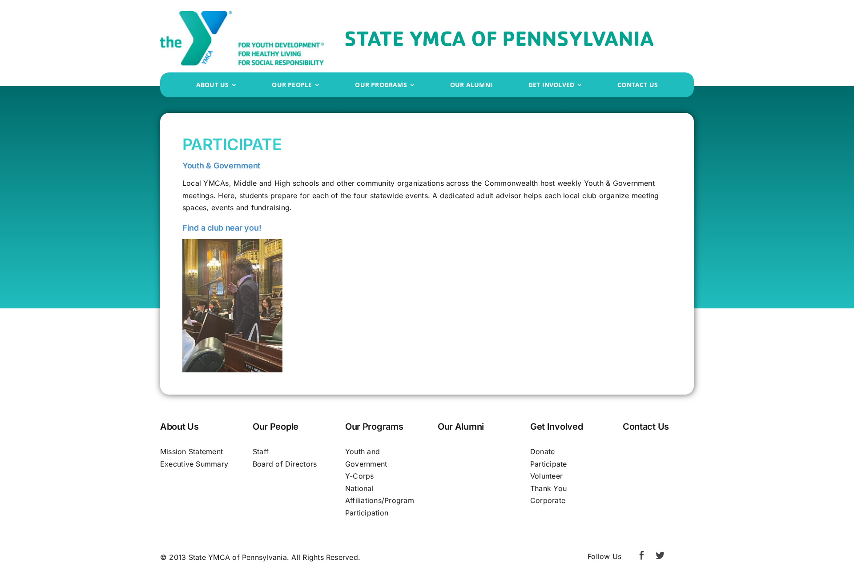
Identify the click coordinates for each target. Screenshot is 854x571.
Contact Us (646, 426)
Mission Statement (191, 451)
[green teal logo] (242, 14)
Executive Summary (194, 463)
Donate (542, 451)
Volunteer (546, 475)
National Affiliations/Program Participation (379, 500)
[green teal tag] (499, 34)
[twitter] (660, 555)
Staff (261, 451)
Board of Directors (285, 463)
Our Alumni (461, 426)
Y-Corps (359, 475)
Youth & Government (221, 165)
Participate (548, 463)
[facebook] (641, 555)
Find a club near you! (221, 227)
